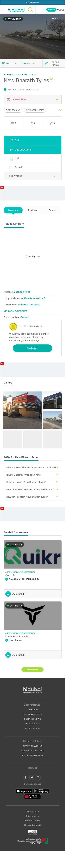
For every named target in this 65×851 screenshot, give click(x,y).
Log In (61, 9)
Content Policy (32, 811)
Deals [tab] (52, 210)
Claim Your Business (32, 751)
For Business (32, 2)
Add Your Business (32, 755)
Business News (32, 719)
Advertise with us (32, 746)
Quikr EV (10, 575)
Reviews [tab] (32, 210)
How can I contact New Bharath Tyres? (27, 496)
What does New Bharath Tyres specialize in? (30, 489)
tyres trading (13, 110)
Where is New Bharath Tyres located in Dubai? (31, 467)
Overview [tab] (13, 210)
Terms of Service (32, 820)
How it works (32, 728)
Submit (32, 348)
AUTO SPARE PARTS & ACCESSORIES (20, 572)
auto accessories (35, 110)
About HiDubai (32, 724)
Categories (33, 710)
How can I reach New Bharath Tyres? (26, 482)
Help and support (32, 825)
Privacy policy (32, 816)
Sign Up (51, 9)
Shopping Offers (32, 714)
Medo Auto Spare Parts (18, 636)
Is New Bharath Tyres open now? (23, 474)
